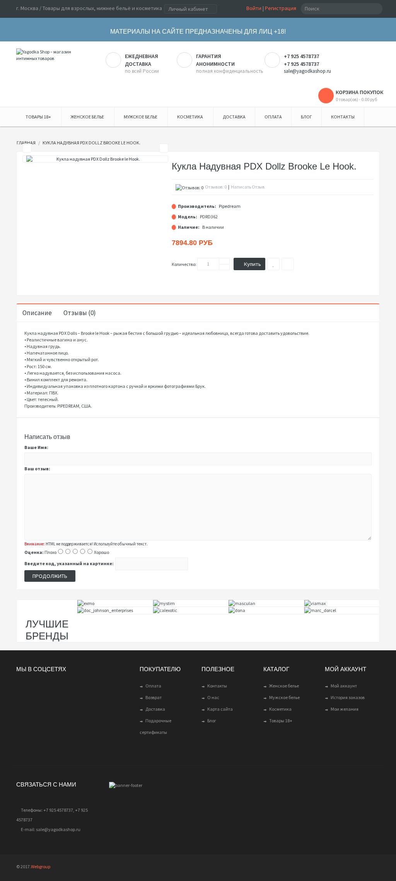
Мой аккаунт (344, 686)
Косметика (280, 709)
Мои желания (344, 709)
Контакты (217, 686)
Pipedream (230, 206)
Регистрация (280, 8)
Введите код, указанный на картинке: (69, 563)
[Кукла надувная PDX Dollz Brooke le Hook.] (95, 159)
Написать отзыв (248, 187)
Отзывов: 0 (216, 187)
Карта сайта (220, 709)
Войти (253, 8)
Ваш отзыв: (37, 468)
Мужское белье (284, 697)
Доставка (155, 709)
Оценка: (34, 552)
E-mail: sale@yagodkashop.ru (50, 829)
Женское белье (284, 686)
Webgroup (40, 866)
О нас (213, 697)
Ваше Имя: (36, 447)
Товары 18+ (280, 720)
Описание (37, 313)
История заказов (348, 697)
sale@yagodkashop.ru (307, 71)
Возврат (153, 697)
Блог (211, 720)
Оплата (153, 686)
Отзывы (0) (79, 313)
